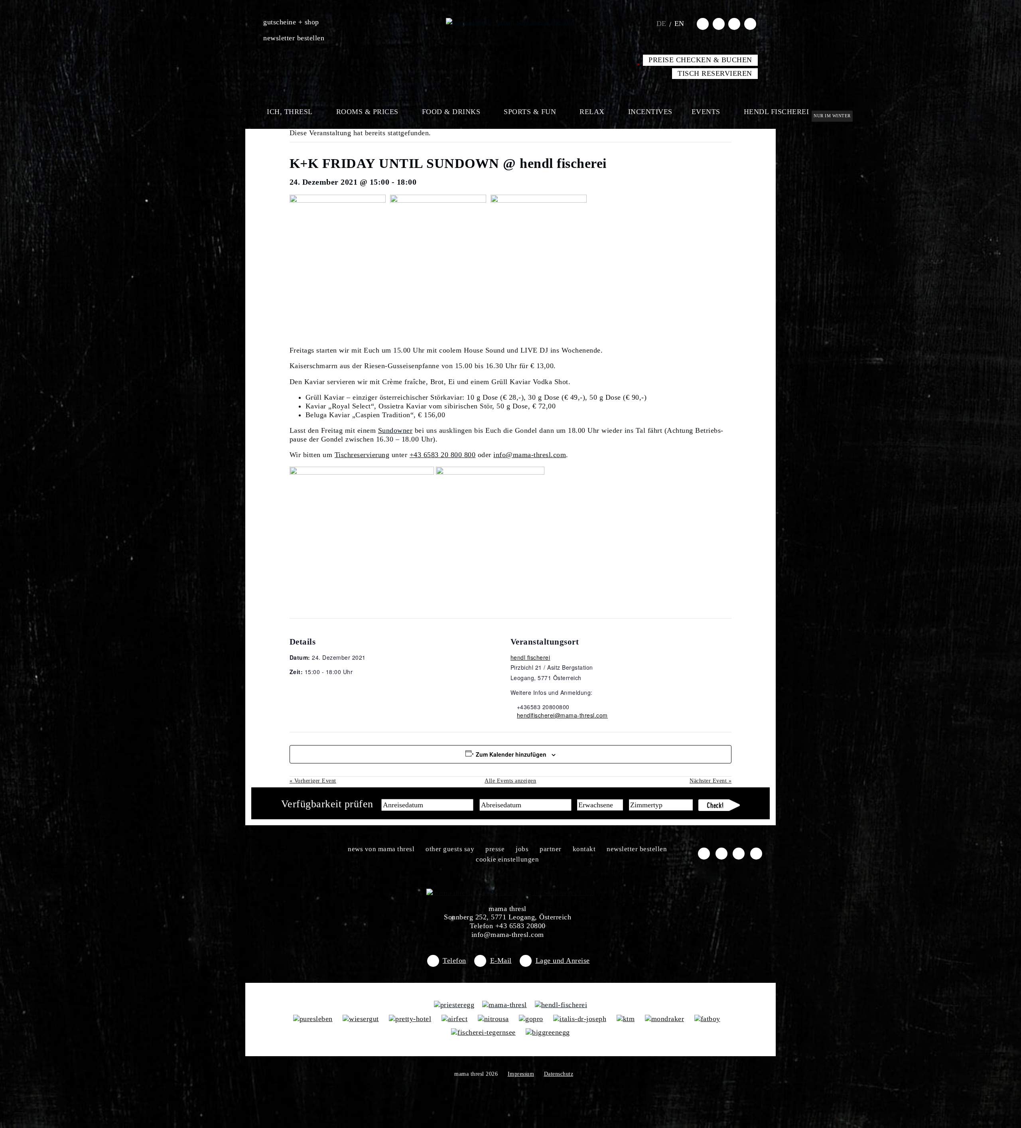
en (679, 24)
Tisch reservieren (715, 73)
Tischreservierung (362, 455)
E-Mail (501, 960)
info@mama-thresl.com (529, 455)
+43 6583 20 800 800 (443, 455)
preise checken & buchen (700, 60)
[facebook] (703, 24)
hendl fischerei (530, 657)
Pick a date (467, 805)
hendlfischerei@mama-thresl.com (562, 715)
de (661, 24)
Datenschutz (559, 1074)
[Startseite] (511, 22)
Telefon (454, 960)
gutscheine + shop (291, 22)
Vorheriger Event (313, 780)
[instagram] (719, 24)
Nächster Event (710, 780)
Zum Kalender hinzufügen (511, 754)
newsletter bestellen (293, 38)
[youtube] (734, 24)
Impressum (521, 1074)
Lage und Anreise (563, 960)
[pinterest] (750, 24)
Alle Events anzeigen (510, 780)
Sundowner (395, 430)
